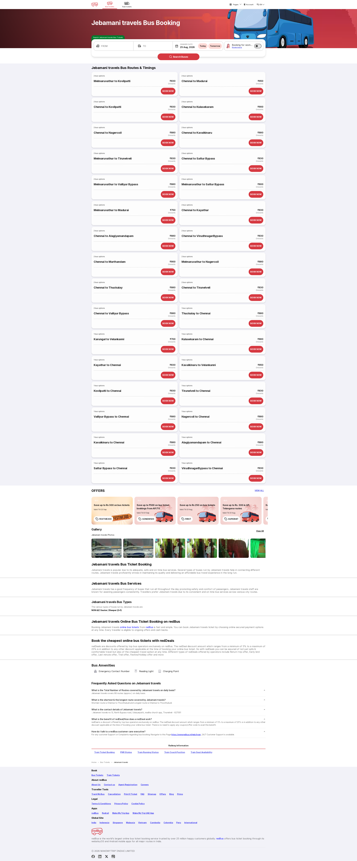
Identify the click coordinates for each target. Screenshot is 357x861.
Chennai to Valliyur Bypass (111, 313)
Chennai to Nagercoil (107, 132)
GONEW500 (148, 519)
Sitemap (152, 794)
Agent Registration (127, 784)
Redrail (105, 813)
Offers (162, 794)
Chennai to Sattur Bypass (198, 158)
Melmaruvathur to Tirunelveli (113, 158)
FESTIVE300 (105, 519)
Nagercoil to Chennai (195, 416)
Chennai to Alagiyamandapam (113, 236)
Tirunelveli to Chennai (196, 390)
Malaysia (130, 822)
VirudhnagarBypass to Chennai (202, 468)
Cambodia (155, 822)
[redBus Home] (94, 4)
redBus (149, 627)
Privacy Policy (121, 803)
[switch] (257, 46)
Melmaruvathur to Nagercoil (200, 261)
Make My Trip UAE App (143, 813)
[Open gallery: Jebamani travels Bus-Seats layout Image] (170, 548)
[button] (113, 46)
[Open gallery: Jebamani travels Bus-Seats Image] (234, 548)
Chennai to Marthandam (110, 261)
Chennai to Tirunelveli (196, 287)
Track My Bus (98, 794)
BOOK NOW (168, 91)
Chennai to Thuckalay (108, 287)
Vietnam (142, 822)
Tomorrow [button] (215, 46)
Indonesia (104, 822)
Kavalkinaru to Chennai (109, 442)
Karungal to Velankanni (109, 339)
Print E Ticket (130, 794)
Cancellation (114, 794)
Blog (171, 794)
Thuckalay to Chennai (196, 313)
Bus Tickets (97, 775)
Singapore (118, 822)
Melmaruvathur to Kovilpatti (112, 81)
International (190, 822)
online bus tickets (129, 627)
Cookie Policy (138, 803)
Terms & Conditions (101, 803)
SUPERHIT (233, 519)
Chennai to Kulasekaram (198, 107)
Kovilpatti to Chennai (107, 390)
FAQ (142, 794)
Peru (178, 822)
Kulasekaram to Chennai (198, 339)
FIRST (188, 519)
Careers (145, 784)
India (93, 822)
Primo (180, 794)
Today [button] (203, 46)
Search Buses (180, 56)
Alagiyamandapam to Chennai (201, 442)
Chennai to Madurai (194, 81)
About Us (96, 784)
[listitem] (96, 500)
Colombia (168, 822)
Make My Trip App (120, 813)
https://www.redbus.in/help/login (186, 734)
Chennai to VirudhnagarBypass (202, 236)
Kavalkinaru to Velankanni (199, 365)
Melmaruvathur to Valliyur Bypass (116, 184)
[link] (112, 511)
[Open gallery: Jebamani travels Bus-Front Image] (106, 548)
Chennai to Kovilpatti (107, 107)
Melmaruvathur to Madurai (111, 210)
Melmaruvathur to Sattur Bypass (203, 184)
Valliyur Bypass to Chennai (111, 416)
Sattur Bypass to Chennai (110, 468)
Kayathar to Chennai (107, 365)
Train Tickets (113, 775)
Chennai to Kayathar (195, 210)
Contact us (109, 784)
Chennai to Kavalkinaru (197, 132)
